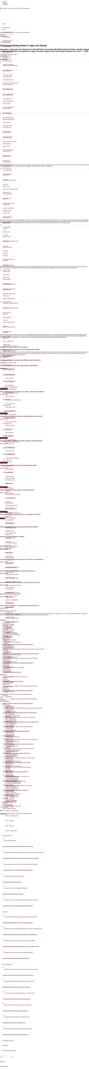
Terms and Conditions (8, 682)
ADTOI (24, 266)
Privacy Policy (6, 680)
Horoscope (5, 650)
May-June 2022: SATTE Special (10, 393)
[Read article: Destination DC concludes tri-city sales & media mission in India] (44, 453)
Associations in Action (8, 1040)
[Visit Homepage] (15, 8)
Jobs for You (6, 658)
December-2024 (10, 602)
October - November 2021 (9, 417)
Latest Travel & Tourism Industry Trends (62, 352)
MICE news (74, 352)
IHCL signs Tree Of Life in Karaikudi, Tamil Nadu (13, 894)
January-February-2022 (11, 787)
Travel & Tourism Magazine (30, 353)
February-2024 (9, 756)
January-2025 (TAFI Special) (12, 592)
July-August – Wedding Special (13, 782)
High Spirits (5, 649)
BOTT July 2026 (9, 707)
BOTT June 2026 (7, 52)
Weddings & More (7, 669)
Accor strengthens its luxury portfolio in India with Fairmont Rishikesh (18, 662)
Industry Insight (6, 656)
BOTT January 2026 (10, 523)
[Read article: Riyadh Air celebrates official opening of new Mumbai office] (44, 477)
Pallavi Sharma (13, 54)
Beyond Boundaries (7, 964)
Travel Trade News (72, 353)
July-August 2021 (10, 790)
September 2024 (10, 617)
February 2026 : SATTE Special (13, 513)
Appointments (6, 622)
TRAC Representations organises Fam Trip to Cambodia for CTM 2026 (20, 514)
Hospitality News (40, 352)
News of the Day (7, 662)
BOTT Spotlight (6, 632)
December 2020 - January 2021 (10, 346)
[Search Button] (12, 698)
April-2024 (8, 752)
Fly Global (5, 695)
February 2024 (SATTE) (8, 265)
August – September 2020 (12, 815)
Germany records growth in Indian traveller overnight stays (15, 790)
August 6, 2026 (3, 492)
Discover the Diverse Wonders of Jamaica (12, 536)
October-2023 (9, 686)
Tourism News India (19, 353)
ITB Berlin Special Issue (11, 754)
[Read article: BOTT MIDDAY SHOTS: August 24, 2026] (44, 589)
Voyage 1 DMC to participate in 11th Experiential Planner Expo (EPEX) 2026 (19, 605)
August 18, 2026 (4, 419)
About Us (5, 1)
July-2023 (8, 701)
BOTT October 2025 (10, 537)
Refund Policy (6, 684)
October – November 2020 (12, 810)
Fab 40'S (5, 640)
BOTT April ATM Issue (11, 567)
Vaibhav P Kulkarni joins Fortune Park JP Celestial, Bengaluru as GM (17, 571)
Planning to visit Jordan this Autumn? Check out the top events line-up (18, 744)
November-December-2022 (9, 362)
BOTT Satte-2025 (10, 734)
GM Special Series (7, 646)
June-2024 (8, 748)
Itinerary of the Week (8, 657)
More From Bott (6, 660)
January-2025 (9, 597)
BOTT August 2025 (10, 547)
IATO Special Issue (10, 622)
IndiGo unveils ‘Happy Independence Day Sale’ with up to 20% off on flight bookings (21, 721)
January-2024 (9, 671)
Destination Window (8, 637)
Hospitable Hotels (7, 835)
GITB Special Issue (10, 751)
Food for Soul (6, 644)
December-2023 (10, 676)
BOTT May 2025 (9, 562)
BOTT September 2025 (11, 542)
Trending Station (7, 666)
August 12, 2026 (4, 443)
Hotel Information (48, 352)
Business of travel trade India (20, 352)
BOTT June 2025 (10, 557)
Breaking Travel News (8, 352)
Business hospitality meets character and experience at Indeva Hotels (18, 644)
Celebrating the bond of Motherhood (11, 634)
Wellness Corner (7, 670)
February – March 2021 (11, 792)
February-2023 (6, 344)
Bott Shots (5, 798)
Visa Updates (6, 668)
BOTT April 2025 (10, 572)
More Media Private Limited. (15, 694)
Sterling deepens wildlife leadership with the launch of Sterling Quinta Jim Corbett (21, 653)
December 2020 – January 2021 (13, 794)
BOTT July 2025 (9, 552)
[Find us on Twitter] (0, 7)
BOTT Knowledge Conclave (9, 1050)
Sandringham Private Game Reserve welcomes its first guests (16, 987)
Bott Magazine (6, 27)
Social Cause (6, 665)
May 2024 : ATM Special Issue (13, 642)
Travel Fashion (40, 353)
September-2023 (10, 691)
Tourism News (10, 353)
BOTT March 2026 (10, 714)
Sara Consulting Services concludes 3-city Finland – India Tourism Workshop (22, 391)
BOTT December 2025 (11, 527)
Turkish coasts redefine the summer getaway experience (15, 771)
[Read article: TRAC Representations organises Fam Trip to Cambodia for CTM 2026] (44, 502)
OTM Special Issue (10, 587)
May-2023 (8, 768)
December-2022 (10, 775)
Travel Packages (64, 353)
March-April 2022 (10, 786)
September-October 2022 (12, 779)
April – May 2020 (10, 825)
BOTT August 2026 (7, 40)
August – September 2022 (12, 780)
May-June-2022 (9, 784)
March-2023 (6, 338)
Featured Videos (7, 641)
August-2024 (9, 746)
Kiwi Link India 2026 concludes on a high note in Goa (14, 1022)
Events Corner (6, 42)
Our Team (5, 3)
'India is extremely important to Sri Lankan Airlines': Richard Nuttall (19, 527)
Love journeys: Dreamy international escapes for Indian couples (16, 999)
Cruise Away (6, 636)
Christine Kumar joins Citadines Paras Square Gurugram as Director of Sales (20, 582)
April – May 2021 (10, 791)
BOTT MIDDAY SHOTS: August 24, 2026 (10, 594)
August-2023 (9, 696)
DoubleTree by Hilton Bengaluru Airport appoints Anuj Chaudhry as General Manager (21, 559)
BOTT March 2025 (10, 577)
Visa (25, 354)
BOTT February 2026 (11, 518)
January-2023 (6, 350)
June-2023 (8, 767)
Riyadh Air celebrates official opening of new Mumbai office (17, 490)
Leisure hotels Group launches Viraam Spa (12, 882)
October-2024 (9, 612)
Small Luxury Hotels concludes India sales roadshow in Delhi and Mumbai (21, 441)
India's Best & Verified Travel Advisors (12, 654)
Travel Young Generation (18, 354)
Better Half (5, 625)
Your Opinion (6, 672)
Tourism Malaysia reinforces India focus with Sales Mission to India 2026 (21, 416)
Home (4, 23)
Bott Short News (7, 628)
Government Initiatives (8, 648)
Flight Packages (32, 352)
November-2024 (10, 607)
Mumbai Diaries (6, 661)
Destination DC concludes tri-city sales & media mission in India (18, 465)
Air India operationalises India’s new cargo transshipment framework (18, 703)
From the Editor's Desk (8, 645)
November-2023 (10, 681)
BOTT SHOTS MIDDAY (8, 630)
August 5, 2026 (3, 517)
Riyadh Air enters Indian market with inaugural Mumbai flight (16, 731)
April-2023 (8, 770)
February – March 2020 (11, 632)
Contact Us (5, 4)
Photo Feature (6, 664)
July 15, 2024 (3, 55)
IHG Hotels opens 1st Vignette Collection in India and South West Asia (18, 690)
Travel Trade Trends (7, 354)
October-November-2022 (9, 368)
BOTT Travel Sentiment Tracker (10, 633)
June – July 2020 (10, 820)
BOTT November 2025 (11, 414)
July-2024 (8, 747)
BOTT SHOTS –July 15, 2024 (8, 546)
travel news (57, 353)
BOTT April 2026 (7, 56)
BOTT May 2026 (7, 58)
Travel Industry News (49, 353)
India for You (6, 653)
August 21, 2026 (4, 394)
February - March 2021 (8, 341)
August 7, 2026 (3, 468)
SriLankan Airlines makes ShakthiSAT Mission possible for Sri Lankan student (20, 712)
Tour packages (80, 352)
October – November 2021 (12, 788)
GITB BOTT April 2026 (11, 711)
